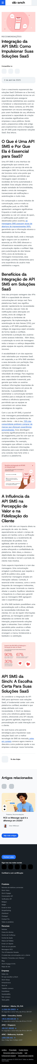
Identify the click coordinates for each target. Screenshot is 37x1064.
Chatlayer (5, 916)
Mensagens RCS (7, 949)
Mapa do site (6, 967)
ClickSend (5, 913)
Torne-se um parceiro (9, 946)
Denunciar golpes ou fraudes (12, 1053)
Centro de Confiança (8, 935)
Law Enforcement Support (14, 1054)
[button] (34, 2)
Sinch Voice (5, 890)
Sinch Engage (6, 893)
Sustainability (6, 994)
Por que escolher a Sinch (10, 977)
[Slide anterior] (4, 786)
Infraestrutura (6, 983)
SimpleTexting (6, 910)
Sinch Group (6, 980)
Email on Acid (6, 907)
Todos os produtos (8, 922)
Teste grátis (5, 1000)
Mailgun (4, 902)
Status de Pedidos (7, 941)
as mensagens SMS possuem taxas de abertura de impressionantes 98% (17, 224)
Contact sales (8, 857)
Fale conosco (6, 997)
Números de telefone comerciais (12, 887)
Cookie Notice (23, 1050)
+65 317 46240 (8, 1028)
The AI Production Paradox (10, 952)
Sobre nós (5, 974)
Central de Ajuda (7, 938)
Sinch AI (4, 985)
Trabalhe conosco (7, 988)
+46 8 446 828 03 (9, 1019)
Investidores (5, 991)
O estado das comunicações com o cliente (16, 955)
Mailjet (4, 905)
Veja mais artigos (9, 835)
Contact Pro (5, 919)
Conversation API (7, 896)
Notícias (4, 929)
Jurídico (4, 1050)
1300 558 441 (7, 1038)
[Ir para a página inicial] (18, 2)
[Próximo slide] (11, 786)
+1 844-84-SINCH (9, 1009)
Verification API (7, 899)
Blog (3, 961)
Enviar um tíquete (7, 944)
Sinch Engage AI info (8, 964)
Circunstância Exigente (25, 1056)
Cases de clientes (7, 932)
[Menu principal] (2, 2)
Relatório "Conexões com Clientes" (13, 958)
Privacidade (13, 1050)
